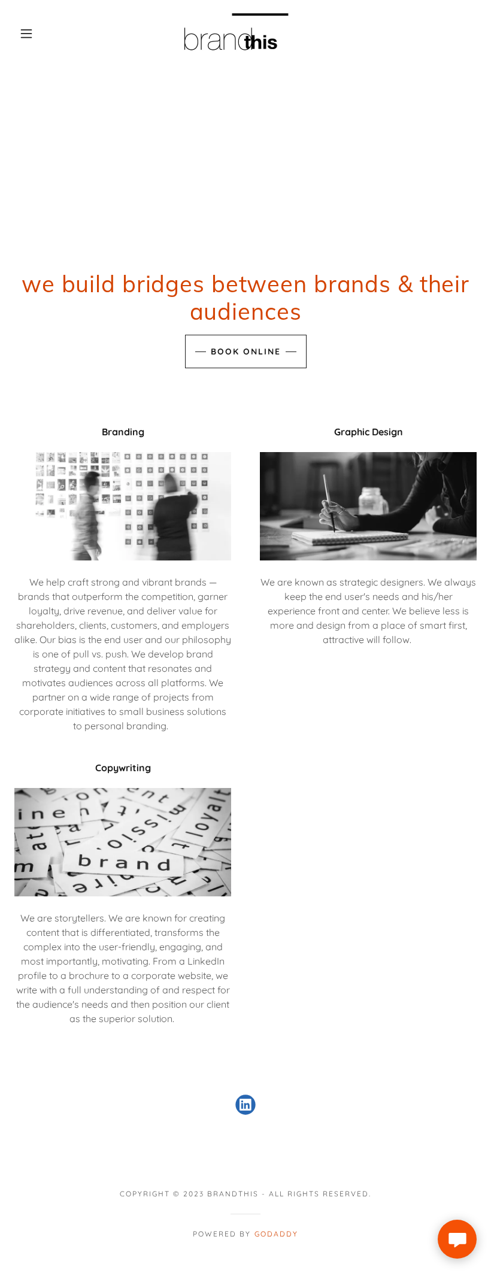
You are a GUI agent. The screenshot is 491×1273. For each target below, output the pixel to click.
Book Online (246, 351)
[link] (234, 33)
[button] (26, 34)
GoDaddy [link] (276, 1233)
